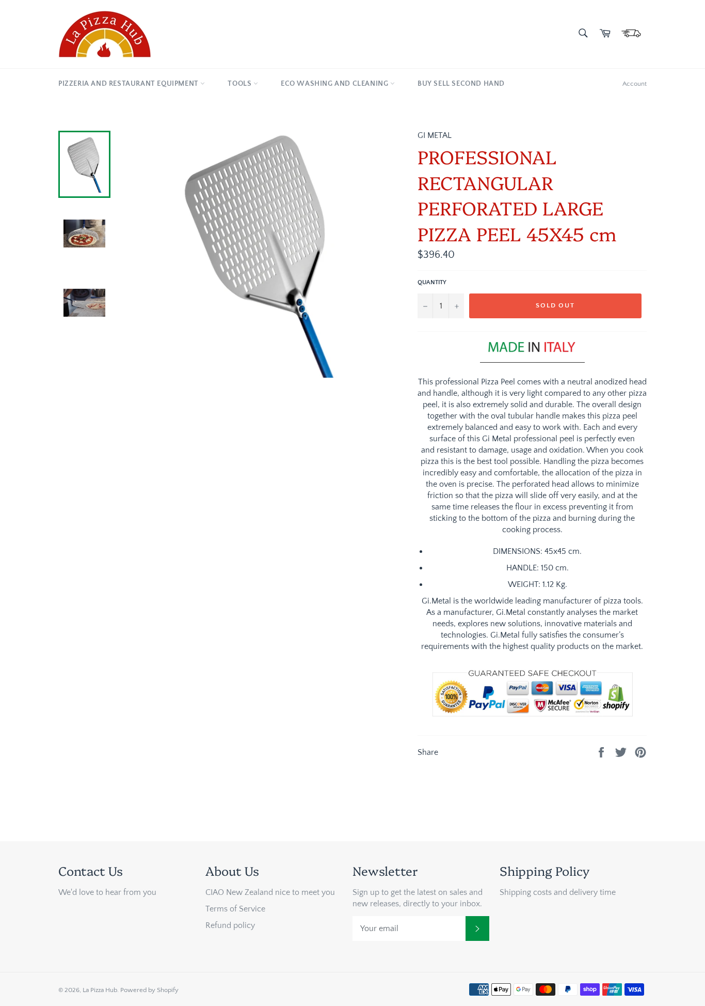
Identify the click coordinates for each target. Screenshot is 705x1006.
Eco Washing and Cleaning (335, 84)
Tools (240, 84)
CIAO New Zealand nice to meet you (270, 892)
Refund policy (230, 925)
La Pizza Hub (100, 990)
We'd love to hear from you (107, 892)
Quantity (432, 282)
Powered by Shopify (149, 990)
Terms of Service (235, 909)
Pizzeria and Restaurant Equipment (129, 84)
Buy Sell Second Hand (461, 84)
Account (634, 83)
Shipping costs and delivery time (558, 892)
